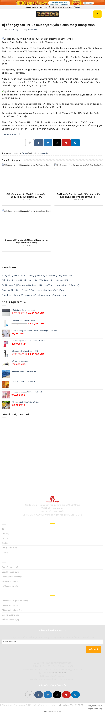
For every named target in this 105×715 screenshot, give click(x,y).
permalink (43, 153)
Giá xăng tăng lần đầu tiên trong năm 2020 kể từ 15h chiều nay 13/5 (35, 280)
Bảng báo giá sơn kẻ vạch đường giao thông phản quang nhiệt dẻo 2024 (37, 275)
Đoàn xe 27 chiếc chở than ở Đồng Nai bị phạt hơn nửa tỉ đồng (33, 290)
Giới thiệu (6, 533)
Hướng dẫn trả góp (10, 586)
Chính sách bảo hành (11, 605)
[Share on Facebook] (38, 142)
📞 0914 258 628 (65, 7)
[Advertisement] (52, 450)
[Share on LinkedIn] (75, 142)
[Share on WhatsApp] (29, 142)
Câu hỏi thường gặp (10, 567)
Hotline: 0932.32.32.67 (72, 705)
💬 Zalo (77, 7)
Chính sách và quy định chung (15, 600)
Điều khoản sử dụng (10, 572)
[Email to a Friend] (57, 142)
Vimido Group (54, 712)
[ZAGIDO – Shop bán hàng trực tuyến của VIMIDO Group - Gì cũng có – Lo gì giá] (47, 14)
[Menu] (3, 14)
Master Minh (32, 30)
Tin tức (24, 153)
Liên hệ (5, 552)
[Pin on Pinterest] (66, 142)
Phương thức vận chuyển (13, 576)
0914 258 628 (59, 672)
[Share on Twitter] (48, 142)
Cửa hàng (6, 538)
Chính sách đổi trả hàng (12, 610)
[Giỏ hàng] (97, 14)
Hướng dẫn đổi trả (10, 581)
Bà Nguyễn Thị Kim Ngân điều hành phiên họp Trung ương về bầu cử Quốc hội (41, 285)
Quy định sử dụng (9, 548)
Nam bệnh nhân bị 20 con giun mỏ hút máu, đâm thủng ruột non (34, 295)
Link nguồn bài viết (11, 134)
